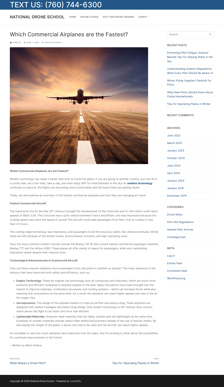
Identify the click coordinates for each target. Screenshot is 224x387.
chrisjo (16, 42)
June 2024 (173, 165)
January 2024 (175, 180)
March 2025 (174, 143)
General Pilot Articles (180, 229)
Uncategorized (52, 42)
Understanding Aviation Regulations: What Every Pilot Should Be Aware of (190, 71)
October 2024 (176, 158)
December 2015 (177, 195)
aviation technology (139, 183)
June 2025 (173, 135)
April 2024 (173, 173)
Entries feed (174, 263)
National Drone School (37, 17)
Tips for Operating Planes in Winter (189, 104)
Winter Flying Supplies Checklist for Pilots (189, 82)
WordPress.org (176, 278)
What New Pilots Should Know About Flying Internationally (190, 94)
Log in (171, 255)
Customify (75, 381)
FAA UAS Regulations (180, 222)
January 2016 (175, 188)
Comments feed (177, 270)
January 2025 (175, 150)
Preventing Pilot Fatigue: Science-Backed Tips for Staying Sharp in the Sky (190, 57)
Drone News (174, 214)
